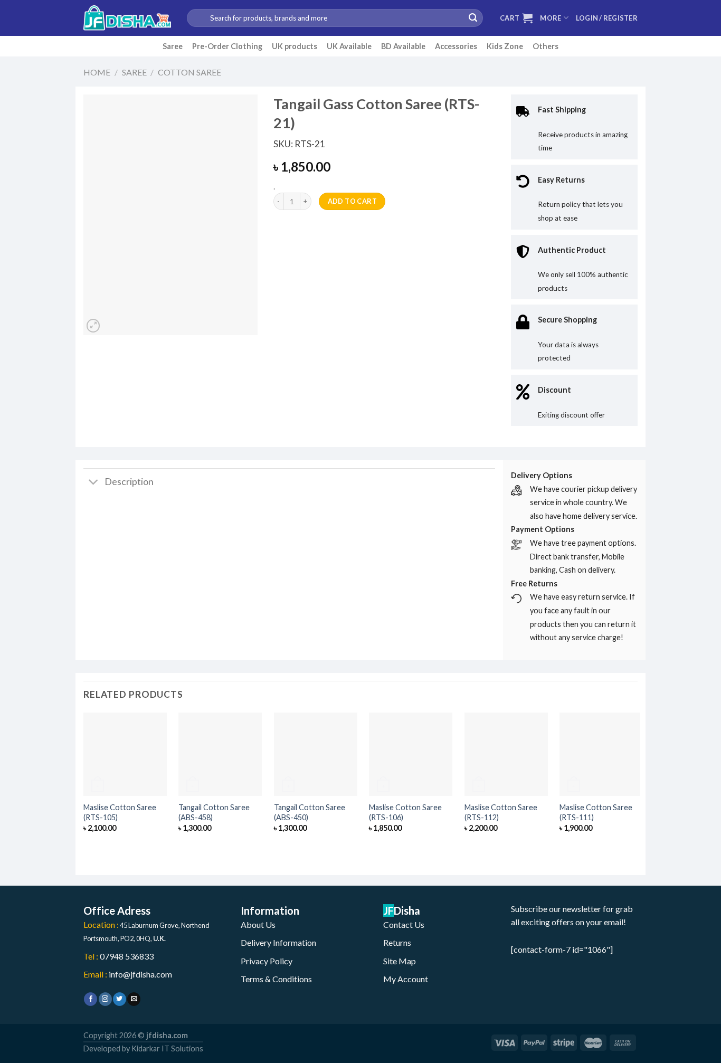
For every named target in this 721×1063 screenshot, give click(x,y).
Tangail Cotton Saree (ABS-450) (309, 812)
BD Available (403, 46)
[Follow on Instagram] (105, 999)
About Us (258, 924)
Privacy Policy (266, 961)
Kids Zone (505, 46)
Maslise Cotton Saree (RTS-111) (595, 812)
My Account (405, 979)
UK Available (349, 46)
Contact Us (403, 924)
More (550, 18)
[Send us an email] (133, 999)
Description (129, 481)
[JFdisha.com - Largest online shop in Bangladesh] (127, 18)
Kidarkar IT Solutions (167, 1048)
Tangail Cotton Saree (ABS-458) (214, 812)
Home (96, 72)
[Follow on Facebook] (90, 999)
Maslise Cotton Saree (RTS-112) (500, 812)
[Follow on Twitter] (119, 999)
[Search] (473, 18)
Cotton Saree (189, 72)
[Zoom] (93, 326)
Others (545, 46)
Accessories (456, 46)
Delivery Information (278, 942)
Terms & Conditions (276, 979)
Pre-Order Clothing (227, 46)
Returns (397, 942)
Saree (173, 46)
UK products (294, 46)
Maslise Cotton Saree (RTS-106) (405, 812)
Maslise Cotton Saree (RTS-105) (119, 812)
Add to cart (352, 201)
